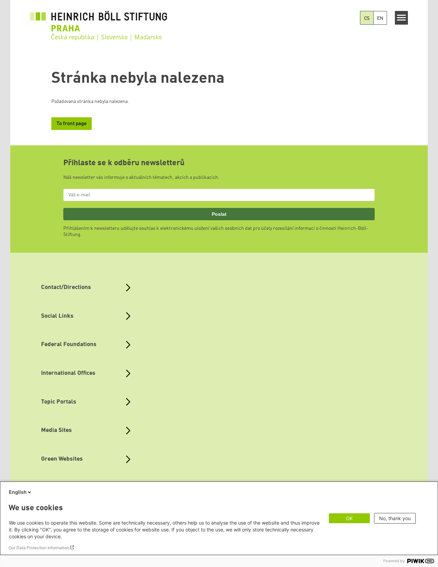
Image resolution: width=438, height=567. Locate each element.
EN (380, 18)
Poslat (219, 214)
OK (349, 518)
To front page (71, 124)
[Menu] (401, 18)
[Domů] (98, 21)
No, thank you (395, 518)
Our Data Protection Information (39, 547)
